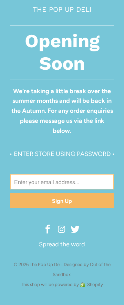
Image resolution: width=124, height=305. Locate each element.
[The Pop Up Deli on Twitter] (75, 230)
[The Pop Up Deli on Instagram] (62, 230)
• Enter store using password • (62, 154)
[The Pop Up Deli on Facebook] (48, 230)
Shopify (95, 284)
